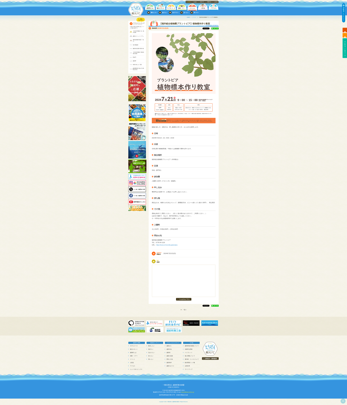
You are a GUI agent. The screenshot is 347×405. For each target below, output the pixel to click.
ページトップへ (343, 401)
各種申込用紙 (188, 349)
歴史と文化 (170, 359)
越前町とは (133, 352)
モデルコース (134, 346)
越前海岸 (169, 362)
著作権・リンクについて (192, 359)
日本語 (188, 1)
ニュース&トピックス (136, 369)
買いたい (150, 359)
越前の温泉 (170, 356)
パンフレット (188, 352)
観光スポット (134, 349)
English (195, 1)
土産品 (132, 362)
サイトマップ (188, 369)
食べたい (150, 356)
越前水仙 (169, 349)
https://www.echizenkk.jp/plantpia (166, 245)
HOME (188, 17)
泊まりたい (151, 352)
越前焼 (168, 352)
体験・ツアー (134, 356)
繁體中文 (209, 1)
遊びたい (150, 349)
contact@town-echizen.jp (187, 392)
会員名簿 (187, 366)
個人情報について (190, 356)
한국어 (216, 1)
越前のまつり (170, 366)
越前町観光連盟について (192, 346)
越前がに (169, 346)
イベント (194, 17)
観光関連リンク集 (190, 362)
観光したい (151, 346)
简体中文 (202, 1)
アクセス (132, 366)
